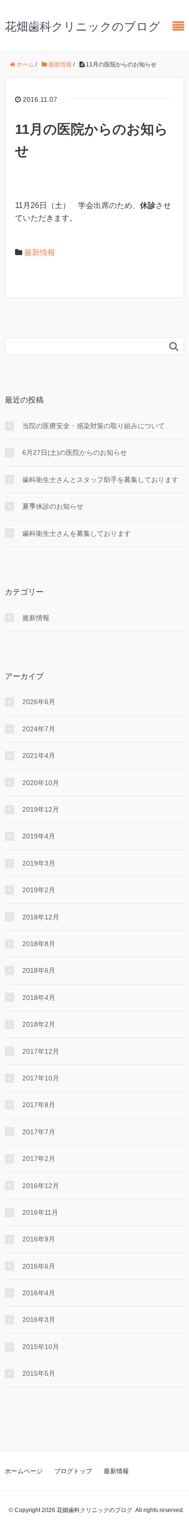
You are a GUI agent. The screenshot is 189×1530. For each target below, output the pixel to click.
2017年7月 (38, 1132)
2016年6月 (38, 1266)
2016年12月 (40, 1186)
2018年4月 (38, 997)
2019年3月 (38, 863)
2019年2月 (38, 890)
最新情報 (39, 252)
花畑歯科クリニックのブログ (82, 26)
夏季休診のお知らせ (52, 506)
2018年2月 (38, 1024)
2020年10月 (40, 783)
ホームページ (24, 1471)
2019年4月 (38, 836)
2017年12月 (40, 1051)
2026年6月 (38, 702)
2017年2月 (38, 1158)
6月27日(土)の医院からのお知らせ (74, 452)
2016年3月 (38, 1319)
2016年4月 (38, 1293)
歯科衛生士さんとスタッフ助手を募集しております (100, 479)
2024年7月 (38, 729)
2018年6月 (38, 970)
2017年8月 (38, 1105)
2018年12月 (40, 917)
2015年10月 (40, 1347)
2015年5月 (38, 1373)
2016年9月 (38, 1239)
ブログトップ (73, 1471)
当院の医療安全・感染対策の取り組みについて (93, 426)
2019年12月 (40, 809)
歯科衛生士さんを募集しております (76, 533)
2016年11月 (40, 1212)
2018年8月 (38, 944)
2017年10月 (40, 1078)
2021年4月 (38, 755)
